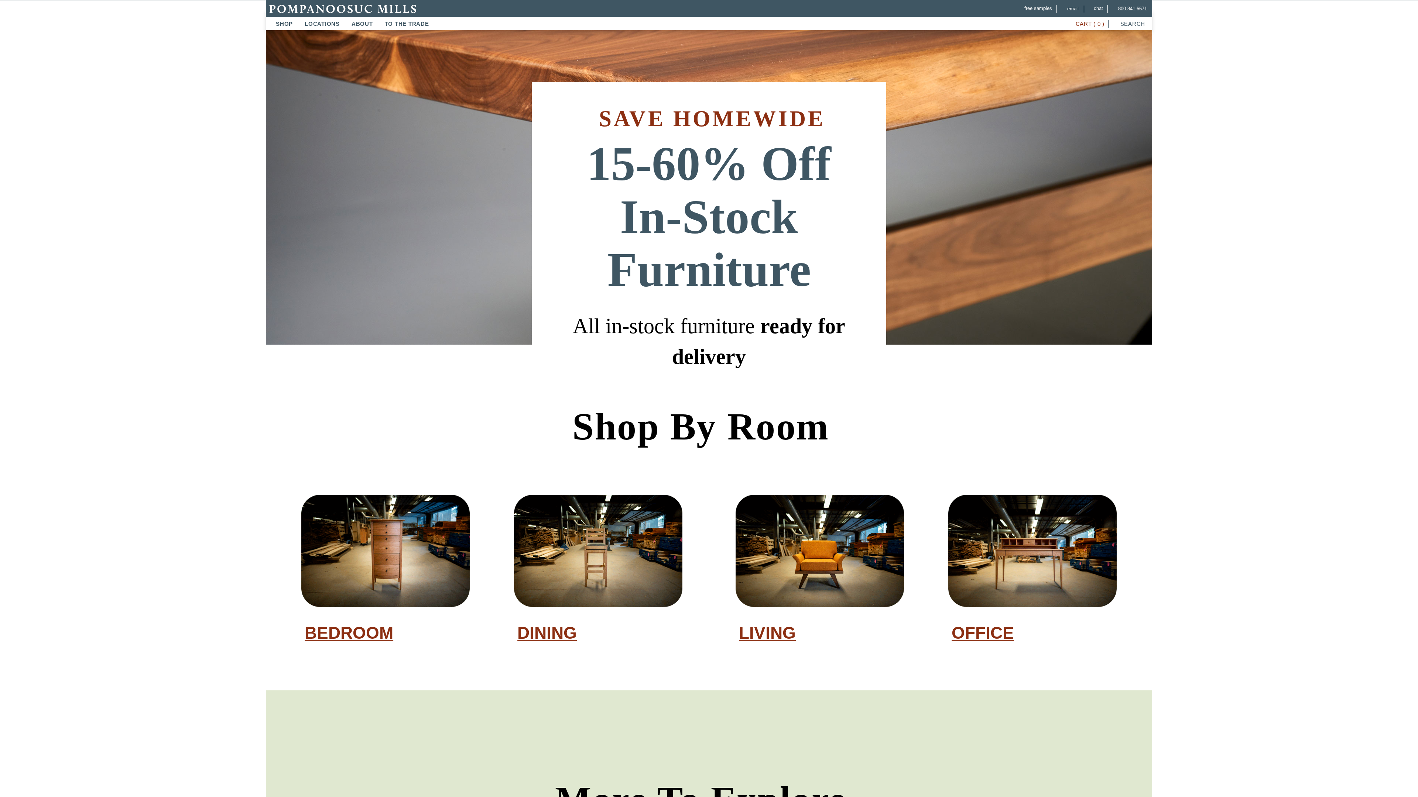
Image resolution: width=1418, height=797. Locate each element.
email (1070, 8)
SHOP (284, 24)
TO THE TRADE (407, 24)
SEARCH (1132, 24)
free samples (1034, 8)
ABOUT (362, 24)
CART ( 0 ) (1088, 24)
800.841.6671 (1132, 8)
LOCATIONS (322, 24)
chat (1096, 8)
